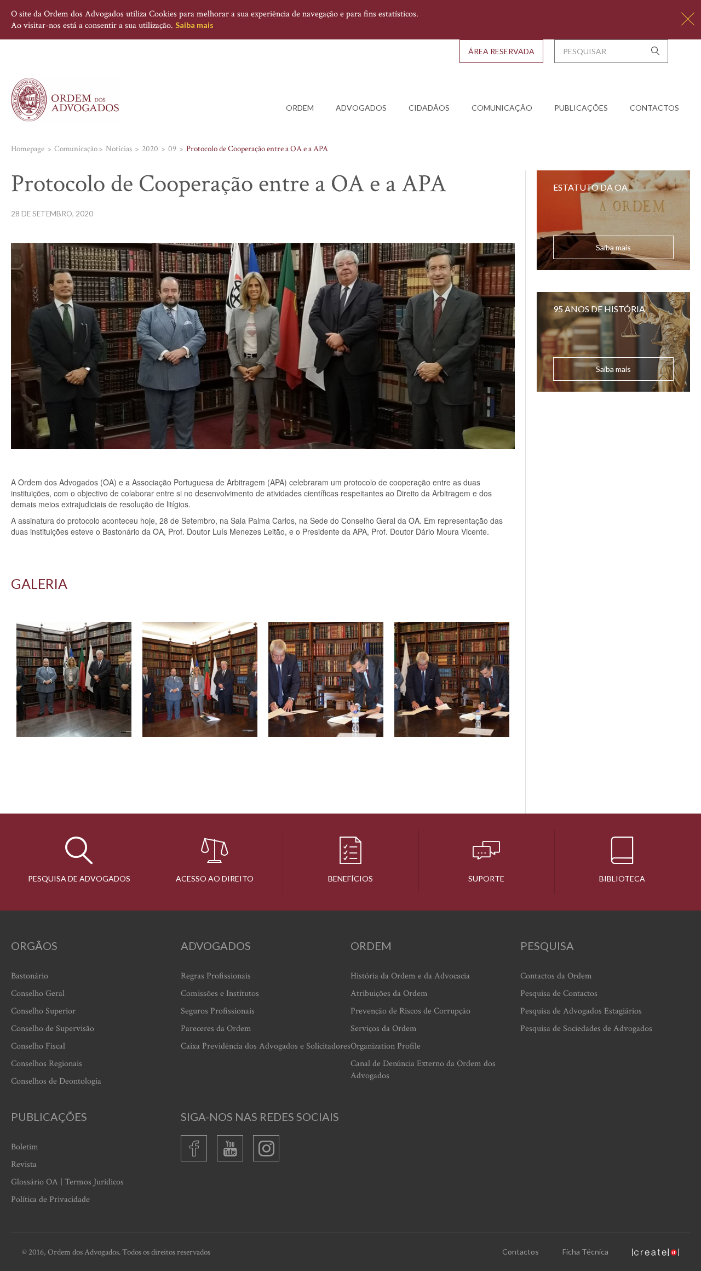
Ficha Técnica (585, 1251)
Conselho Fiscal (38, 1046)
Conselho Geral (38, 993)
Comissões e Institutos (220, 993)
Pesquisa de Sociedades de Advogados (586, 1028)
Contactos (654, 107)
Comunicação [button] (502, 107)
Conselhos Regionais (46, 1063)
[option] (263, 679)
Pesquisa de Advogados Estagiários (581, 1011)
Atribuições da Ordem (389, 993)
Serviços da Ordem (383, 1028)
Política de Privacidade (50, 1199)
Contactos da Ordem (556, 976)
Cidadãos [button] (429, 107)
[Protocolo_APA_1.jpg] (73, 679)
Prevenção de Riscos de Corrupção (410, 1011)
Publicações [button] (581, 107)
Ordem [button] (300, 107)
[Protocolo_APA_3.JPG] (325, 679)
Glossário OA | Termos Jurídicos (67, 1182)
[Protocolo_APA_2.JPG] (199, 679)
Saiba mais (194, 25)
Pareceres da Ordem (216, 1028)
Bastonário (29, 976)
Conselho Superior (43, 1011)
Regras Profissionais (216, 976)
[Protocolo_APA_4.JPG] (451, 679)
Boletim (24, 1147)
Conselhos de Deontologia (56, 1081)
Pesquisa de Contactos (558, 993)
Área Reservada (501, 51)
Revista (24, 1164)
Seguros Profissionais (218, 1011)
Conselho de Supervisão (52, 1028)
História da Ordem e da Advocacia (410, 976)
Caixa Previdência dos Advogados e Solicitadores (265, 1046)
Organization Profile (385, 1046)
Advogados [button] (361, 107)
